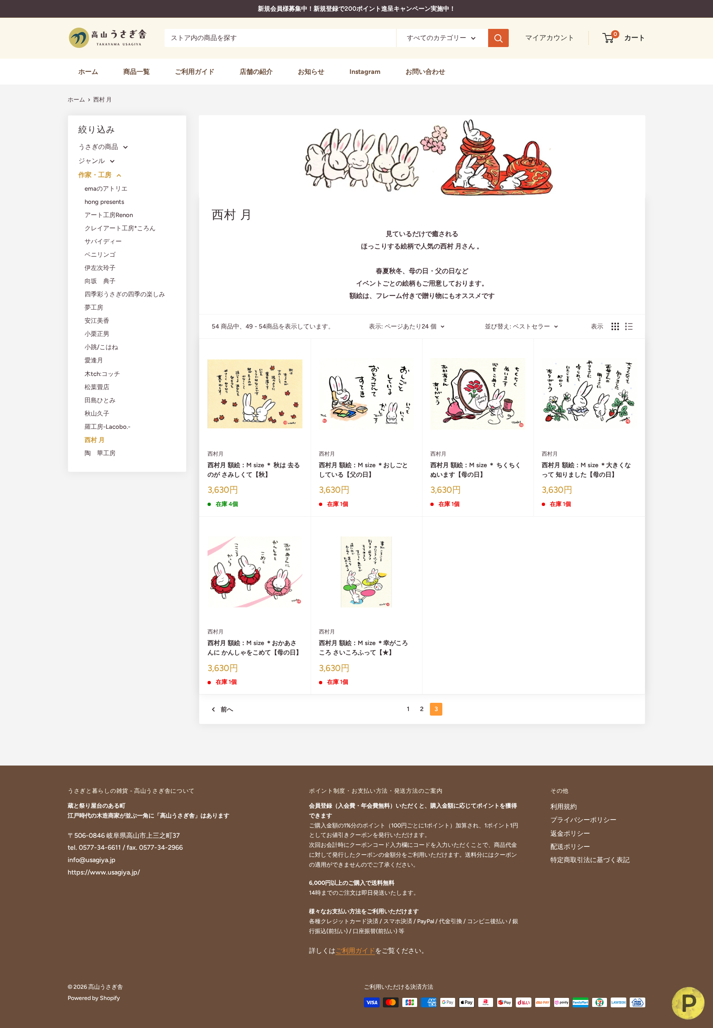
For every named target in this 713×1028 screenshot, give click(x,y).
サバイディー (103, 241)
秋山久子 (97, 413)
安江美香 (97, 320)
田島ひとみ (100, 400)
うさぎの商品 (99, 147)
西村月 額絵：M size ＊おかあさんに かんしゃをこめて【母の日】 (255, 647)
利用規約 (563, 807)
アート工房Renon (109, 215)
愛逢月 (94, 360)
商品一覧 (136, 72)
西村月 (216, 454)
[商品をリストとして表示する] (629, 326)
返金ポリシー (570, 833)
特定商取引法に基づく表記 (590, 860)
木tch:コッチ (102, 374)
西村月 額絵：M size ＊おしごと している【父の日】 (363, 469)
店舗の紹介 (256, 72)
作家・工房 (95, 175)
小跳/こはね (101, 347)
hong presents (104, 202)
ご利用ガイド (195, 72)
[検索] (498, 38)
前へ (227, 709)
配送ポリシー (570, 847)
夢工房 (94, 307)
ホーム (88, 72)
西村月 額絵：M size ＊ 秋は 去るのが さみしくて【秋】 (254, 469)
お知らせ (311, 72)
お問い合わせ (425, 72)
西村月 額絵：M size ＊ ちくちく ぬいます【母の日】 (475, 469)
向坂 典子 (100, 281)
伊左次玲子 (100, 268)
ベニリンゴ (100, 254)
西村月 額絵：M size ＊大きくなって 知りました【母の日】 (586, 469)
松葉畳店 (97, 387)
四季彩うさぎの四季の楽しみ (125, 294)
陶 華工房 (100, 453)
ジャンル (92, 161)
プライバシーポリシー (583, 820)
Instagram (364, 72)
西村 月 (105, 99)
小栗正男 (97, 334)
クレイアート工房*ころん (120, 228)
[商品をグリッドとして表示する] (615, 326)
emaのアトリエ (106, 188)
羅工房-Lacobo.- (107, 426)
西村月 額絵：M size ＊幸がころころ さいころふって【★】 (363, 647)
